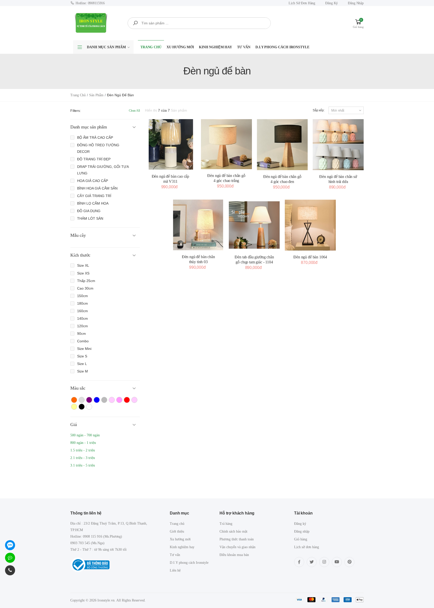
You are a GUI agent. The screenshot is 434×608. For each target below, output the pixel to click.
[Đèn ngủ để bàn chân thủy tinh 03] (198, 225)
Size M (82, 371)
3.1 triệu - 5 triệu (82, 465)
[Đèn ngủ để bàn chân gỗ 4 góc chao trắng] (226, 144)
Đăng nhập (356, 3)
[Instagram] (324, 562)
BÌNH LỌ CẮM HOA (92, 203)
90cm (81, 334)
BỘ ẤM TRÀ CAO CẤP (95, 137)
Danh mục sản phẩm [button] (88, 126)
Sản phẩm (96, 95)
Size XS (83, 273)
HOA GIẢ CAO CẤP (92, 181)
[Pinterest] (349, 562)
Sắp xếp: (318, 110)
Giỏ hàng (300, 539)
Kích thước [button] (80, 255)
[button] (358, 23)
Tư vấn (243, 47)
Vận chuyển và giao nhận (237, 547)
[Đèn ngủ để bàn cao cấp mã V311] (170, 144)
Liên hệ (175, 570)
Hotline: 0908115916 (90, 3)
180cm (82, 303)
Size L (82, 364)
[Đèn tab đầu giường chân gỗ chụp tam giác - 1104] (254, 225)
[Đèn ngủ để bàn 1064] (310, 225)
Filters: (75, 111)
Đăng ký (331, 3)
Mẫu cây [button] (78, 235)
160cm (82, 311)
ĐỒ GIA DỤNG (88, 211)
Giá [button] (73, 424)
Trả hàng (226, 524)
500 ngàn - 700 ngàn (85, 435)
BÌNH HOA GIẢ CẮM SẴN (97, 188)
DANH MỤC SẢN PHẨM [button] (106, 47)
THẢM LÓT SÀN (90, 218)
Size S (82, 356)
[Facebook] (299, 562)
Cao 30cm (85, 288)
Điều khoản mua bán (234, 555)
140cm (82, 318)
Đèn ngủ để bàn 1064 (310, 257)
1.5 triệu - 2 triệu (82, 450)
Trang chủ (150, 47)
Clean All (134, 110)
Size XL (83, 265)
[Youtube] (337, 562)
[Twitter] (312, 562)
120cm (82, 326)
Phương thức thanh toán (237, 539)
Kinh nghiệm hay (215, 47)
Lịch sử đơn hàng (302, 3)
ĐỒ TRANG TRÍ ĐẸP (94, 159)
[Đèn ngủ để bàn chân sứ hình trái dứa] (338, 144)
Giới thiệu (177, 531)
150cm (82, 296)
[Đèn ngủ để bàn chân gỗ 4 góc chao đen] (282, 144)
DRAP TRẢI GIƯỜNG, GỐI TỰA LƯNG (103, 170)
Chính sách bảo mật (233, 531)
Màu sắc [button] (77, 388)
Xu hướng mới (180, 47)
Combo (83, 341)
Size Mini (84, 349)
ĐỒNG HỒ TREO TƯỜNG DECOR (98, 148)
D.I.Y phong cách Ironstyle (282, 47)
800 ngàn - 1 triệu (83, 443)
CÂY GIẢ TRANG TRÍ (94, 196)
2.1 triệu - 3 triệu (82, 458)
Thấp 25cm (86, 281)
